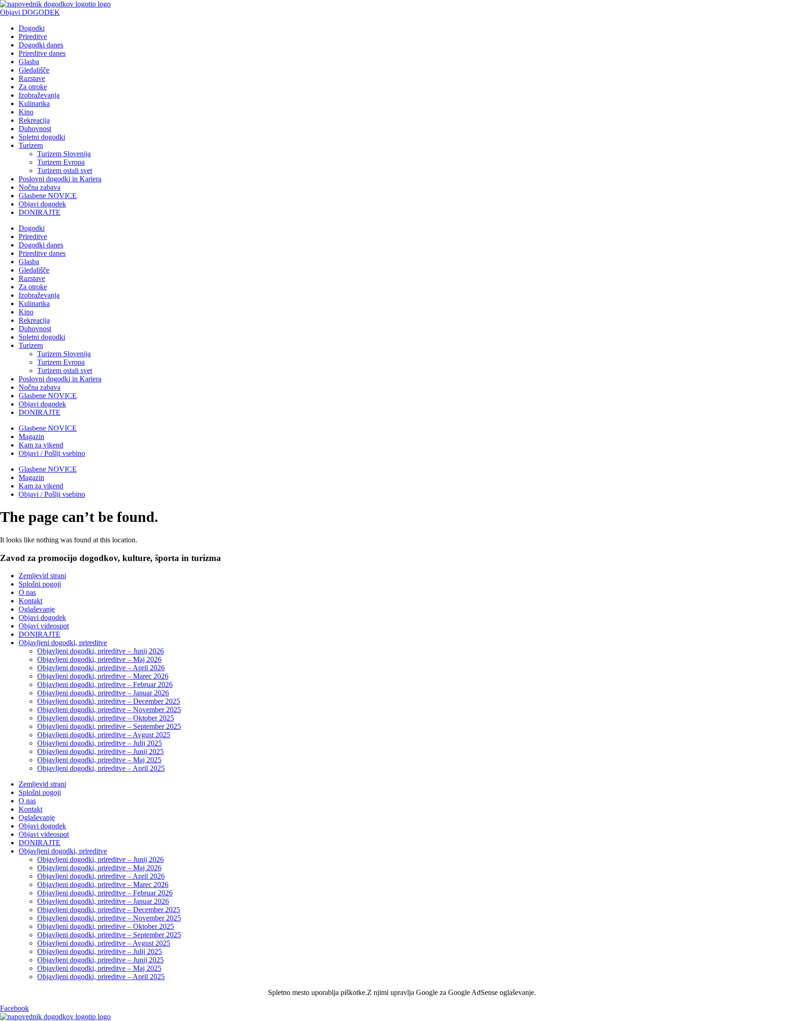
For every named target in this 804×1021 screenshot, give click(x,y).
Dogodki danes (41, 45)
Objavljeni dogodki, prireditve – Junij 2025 (100, 751)
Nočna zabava (39, 187)
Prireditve (33, 36)
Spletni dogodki (42, 137)
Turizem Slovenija (64, 154)
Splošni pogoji (40, 584)
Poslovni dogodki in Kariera (60, 179)
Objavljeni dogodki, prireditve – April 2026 (101, 668)
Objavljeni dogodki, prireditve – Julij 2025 (99, 743)
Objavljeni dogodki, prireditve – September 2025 (109, 726)
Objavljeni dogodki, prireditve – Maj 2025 (99, 760)
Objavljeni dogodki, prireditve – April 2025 (101, 768)
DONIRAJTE (39, 212)
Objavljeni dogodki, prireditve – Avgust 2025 (103, 735)
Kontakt (30, 601)
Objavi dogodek (42, 204)
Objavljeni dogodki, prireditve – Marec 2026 (102, 676)
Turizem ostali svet (64, 170)
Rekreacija (34, 120)
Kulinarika (34, 103)
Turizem (31, 145)
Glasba (29, 62)
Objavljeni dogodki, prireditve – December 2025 (108, 701)
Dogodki (32, 28)
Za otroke (33, 87)
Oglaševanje (37, 609)
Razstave (32, 78)
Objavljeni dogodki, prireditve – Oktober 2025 (105, 718)
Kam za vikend (41, 445)
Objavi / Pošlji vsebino (52, 453)
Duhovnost (35, 129)
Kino (26, 112)
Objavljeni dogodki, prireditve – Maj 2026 (99, 659)
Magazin (31, 436)
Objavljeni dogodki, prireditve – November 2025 (109, 710)
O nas (27, 592)
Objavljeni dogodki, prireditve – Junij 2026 (100, 651)
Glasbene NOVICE (48, 196)
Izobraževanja (39, 95)
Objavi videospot (44, 626)
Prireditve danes (42, 53)
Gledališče (34, 70)
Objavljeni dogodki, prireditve (63, 643)
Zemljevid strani (42, 576)
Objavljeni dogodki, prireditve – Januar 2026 (103, 693)
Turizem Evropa (61, 162)
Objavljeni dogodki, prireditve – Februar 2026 (105, 684)
